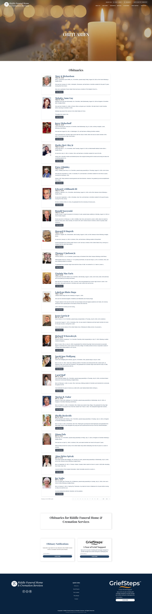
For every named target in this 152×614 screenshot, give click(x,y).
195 (103, 498)
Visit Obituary (59, 92)
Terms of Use (76, 612)
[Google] (30, 591)
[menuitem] (98, 6)
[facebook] (23, 591)
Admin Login (83, 612)
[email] (27, 591)
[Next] (109, 499)
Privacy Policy (69, 612)
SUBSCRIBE (57, 556)
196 (106, 498)
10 (97, 498)
